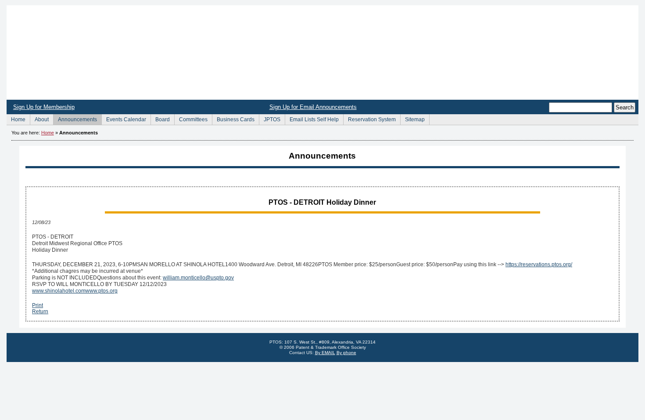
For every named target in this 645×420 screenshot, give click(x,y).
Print (37, 305)
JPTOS (269, 118)
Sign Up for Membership (44, 107)
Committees (191, 118)
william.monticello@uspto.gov (198, 278)
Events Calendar (123, 118)
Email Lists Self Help (312, 118)
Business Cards (233, 118)
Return (40, 311)
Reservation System (369, 118)
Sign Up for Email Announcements (313, 107)
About (39, 118)
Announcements (75, 118)
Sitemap (412, 118)
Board (160, 118)
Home (322, 52)
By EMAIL (325, 352)
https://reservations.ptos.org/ (538, 264)
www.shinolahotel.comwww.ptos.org (75, 291)
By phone (346, 352)
